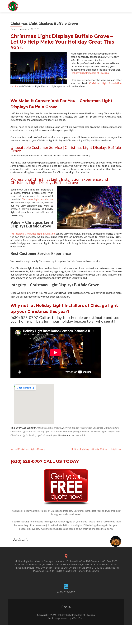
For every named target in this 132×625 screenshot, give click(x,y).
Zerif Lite (53, 618)
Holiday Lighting (70, 431)
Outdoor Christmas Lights (93, 431)
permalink (80, 435)
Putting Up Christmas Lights (43, 435)
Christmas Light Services (23, 431)
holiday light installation (49, 431)
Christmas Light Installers (106, 427)
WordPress (78, 618)
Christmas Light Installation (77, 427)
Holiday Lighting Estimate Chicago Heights (96, 448)
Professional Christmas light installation (32, 233)
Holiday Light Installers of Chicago (90, 72)
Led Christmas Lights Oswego (28, 448)
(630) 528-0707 (66, 592)
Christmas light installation (37, 199)
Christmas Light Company (48, 427)
